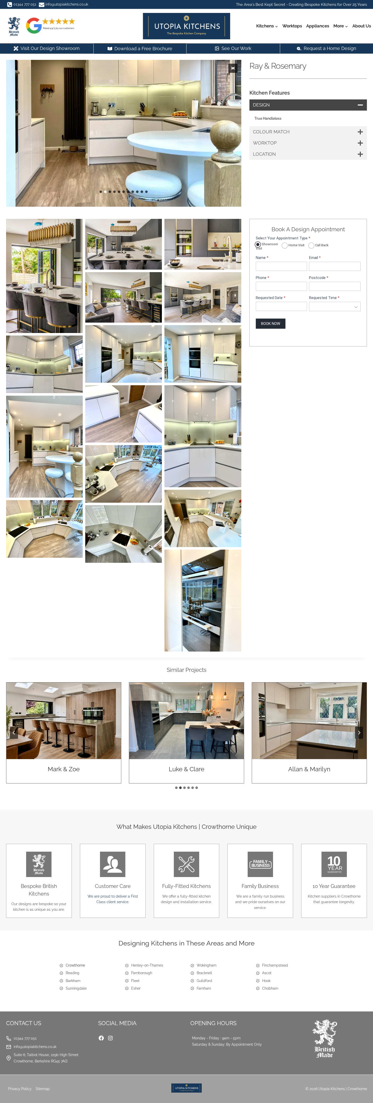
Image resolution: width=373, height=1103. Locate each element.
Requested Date (270, 298)
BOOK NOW (270, 324)
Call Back (321, 245)
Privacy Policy (19, 1089)
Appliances (317, 25)
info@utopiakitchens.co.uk (35, 1047)
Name (262, 258)
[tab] (176, 787)
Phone (262, 278)
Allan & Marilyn (309, 769)
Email (315, 258)
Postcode (318, 278)
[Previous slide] (14, 733)
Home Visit (296, 245)
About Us (361, 25)
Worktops (292, 25)
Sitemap (43, 1089)
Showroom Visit (267, 246)
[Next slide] (359, 733)
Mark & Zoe (64, 769)
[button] (233, 68)
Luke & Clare (186, 769)
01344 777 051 (25, 1038)
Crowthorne (75, 965)
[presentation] (63, 720)
